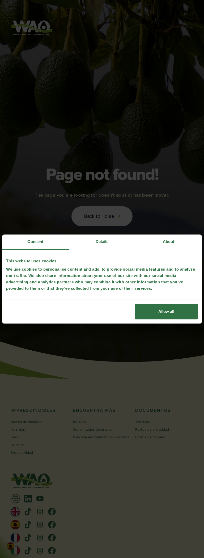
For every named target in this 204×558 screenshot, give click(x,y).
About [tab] (169, 241)
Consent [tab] (35, 241)
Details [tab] (102, 241)
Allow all (166, 311)
